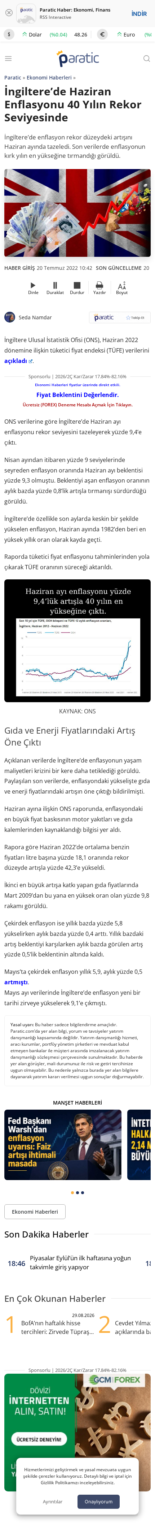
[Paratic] (77, 59)
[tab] (72, 1192)
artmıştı (16, 982)
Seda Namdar (35, 317)
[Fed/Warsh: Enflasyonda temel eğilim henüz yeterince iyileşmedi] (62, 1145)
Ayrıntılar (52, 1501)
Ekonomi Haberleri (49, 77)
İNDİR (139, 13)
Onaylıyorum (98, 1501)
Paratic (12, 77)
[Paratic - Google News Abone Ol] (120, 320)
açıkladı (15, 361)
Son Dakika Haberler (46, 1234)
